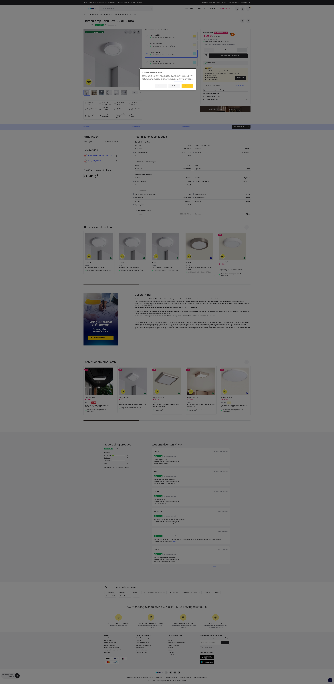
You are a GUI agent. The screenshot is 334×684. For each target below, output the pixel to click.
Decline (174, 86)
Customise (161, 86)
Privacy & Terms (178, 81)
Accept (187, 86)
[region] (167, 79)
